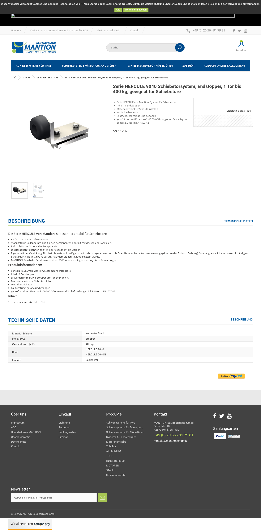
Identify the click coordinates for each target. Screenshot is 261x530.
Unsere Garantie (20, 436)
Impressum (17, 422)
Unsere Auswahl (115, 475)
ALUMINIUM (113, 451)
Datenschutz (18, 441)
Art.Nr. (117, 130)
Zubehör (111, 446)
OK (118, 9)
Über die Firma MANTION (26, 432)
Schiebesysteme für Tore (120, 422)
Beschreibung (242, 319)
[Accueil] (33, 47)
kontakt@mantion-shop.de (170, 440)
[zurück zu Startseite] (18, 77)
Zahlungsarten (67, 432)
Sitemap (63, 436)
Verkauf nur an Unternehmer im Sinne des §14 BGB (59, 30)
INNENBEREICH (115, 460)
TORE (109, 456)
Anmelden (241, 50)
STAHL (110, 470)
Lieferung (64, 422)
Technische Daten (238, 221)
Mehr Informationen (136, 9)
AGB (13, 427)
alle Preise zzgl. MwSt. (109, 30)
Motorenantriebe (116, 441)
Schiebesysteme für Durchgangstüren (127, 427)
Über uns (16, 30)
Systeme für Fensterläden (121, 436)
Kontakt (134, 30)
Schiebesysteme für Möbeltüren (124, 432)
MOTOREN (112, 465)
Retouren (64, 427)
